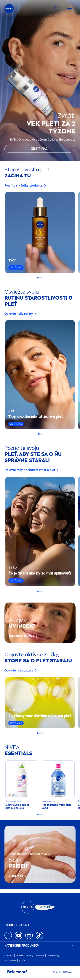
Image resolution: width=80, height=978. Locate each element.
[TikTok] (39, 935)
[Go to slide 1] (38, 277)
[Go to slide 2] (40, 277)
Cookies (8, 955)
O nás (22, 960)
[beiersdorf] (17, 972)
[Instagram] (29, 935)
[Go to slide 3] (42, 277)
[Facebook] (8, 935)
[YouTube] (18, 935)
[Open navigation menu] (70, 9)
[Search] (56, 8)
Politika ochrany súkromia (30, 955)
